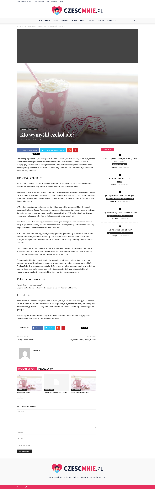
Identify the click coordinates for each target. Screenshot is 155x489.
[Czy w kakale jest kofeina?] (83, 382)
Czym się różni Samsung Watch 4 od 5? (120, 195)
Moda (74, 21)
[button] (135, 20)
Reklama (54, 1)
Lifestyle (65, 21)
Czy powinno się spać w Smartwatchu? (120, 212)
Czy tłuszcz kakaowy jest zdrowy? (55, 392)
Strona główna (39, 1)
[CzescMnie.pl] (77, 10)
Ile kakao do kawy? (23, 392)
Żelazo (120, 181)
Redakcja (36, 350)
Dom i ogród (44, 21)
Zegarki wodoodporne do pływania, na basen (119, 198)
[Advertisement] (77, 46)
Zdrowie (110, 21)
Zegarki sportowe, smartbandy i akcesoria (119, 216)
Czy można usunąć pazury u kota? (83, 340)
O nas (47, 1)
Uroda (91, 21)
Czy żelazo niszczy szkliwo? (120, 178)
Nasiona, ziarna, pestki (120, 164)
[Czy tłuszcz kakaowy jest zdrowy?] (56, 382)
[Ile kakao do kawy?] (29, 382)
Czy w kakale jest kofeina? (80, 392)
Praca (83, 21)
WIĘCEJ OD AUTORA (45, 369)
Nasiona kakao (33, 129)
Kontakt (61, 1)
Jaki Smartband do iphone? (120, 229)
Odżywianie (24, 129)
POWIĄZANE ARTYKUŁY (27, 369)
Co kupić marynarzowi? (25, 340)
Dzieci (55, 21)
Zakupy (101, 21)
